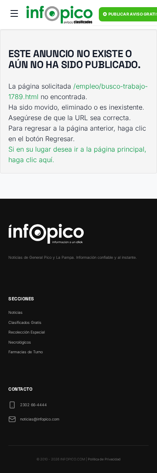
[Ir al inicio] (59, 15)
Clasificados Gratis (24, 322)
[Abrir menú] (14, 14)
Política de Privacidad (104, 459)
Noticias (15, 312)
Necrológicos (19, 342)
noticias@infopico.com (39, 419)
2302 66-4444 (33, 404)
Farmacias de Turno (25, 351)
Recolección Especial (26, 332)
